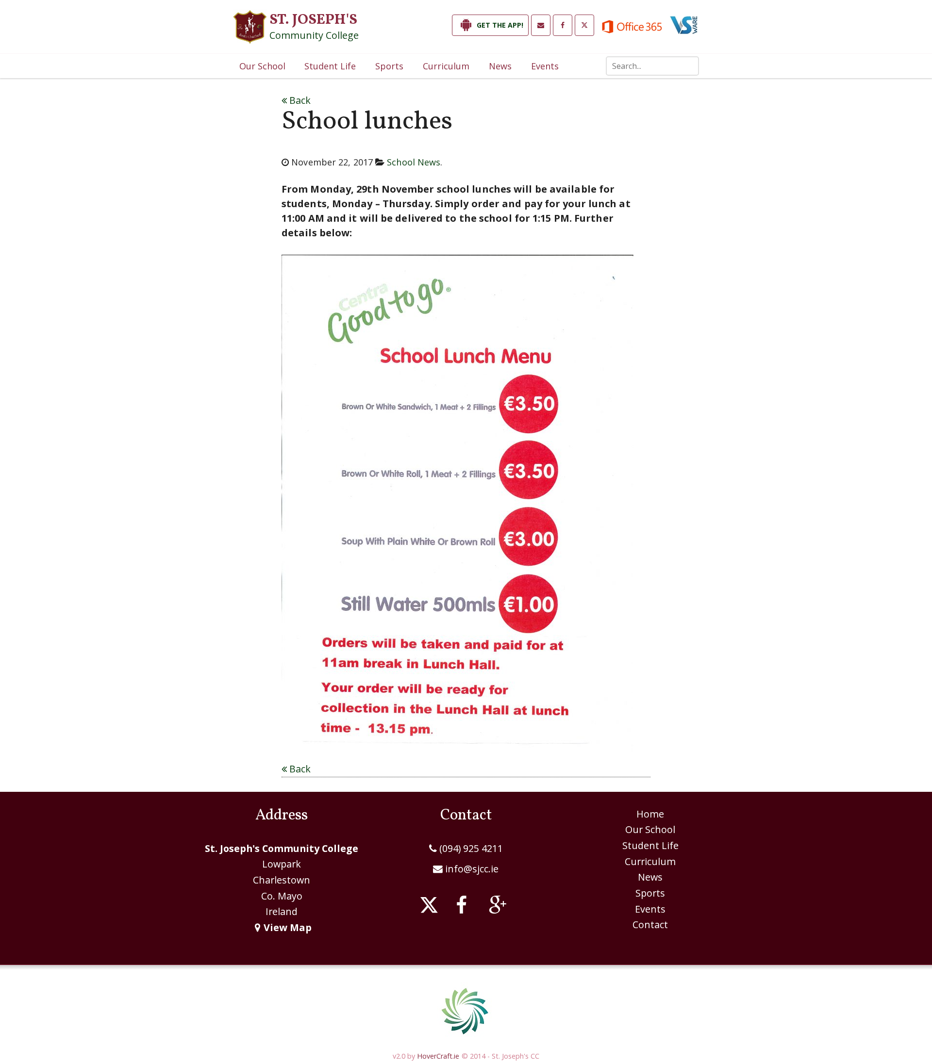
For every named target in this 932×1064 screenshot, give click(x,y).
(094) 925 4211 (470, 848)
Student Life (330, 66)
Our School (262, 66)
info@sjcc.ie (472, 868)
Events (545, 66)
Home (650, 813)
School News (413, 162)
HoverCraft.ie (438, 1056)
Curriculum (446, 66)
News (500, 66)
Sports (389, 66)
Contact (650, 924)
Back (299, 100)
